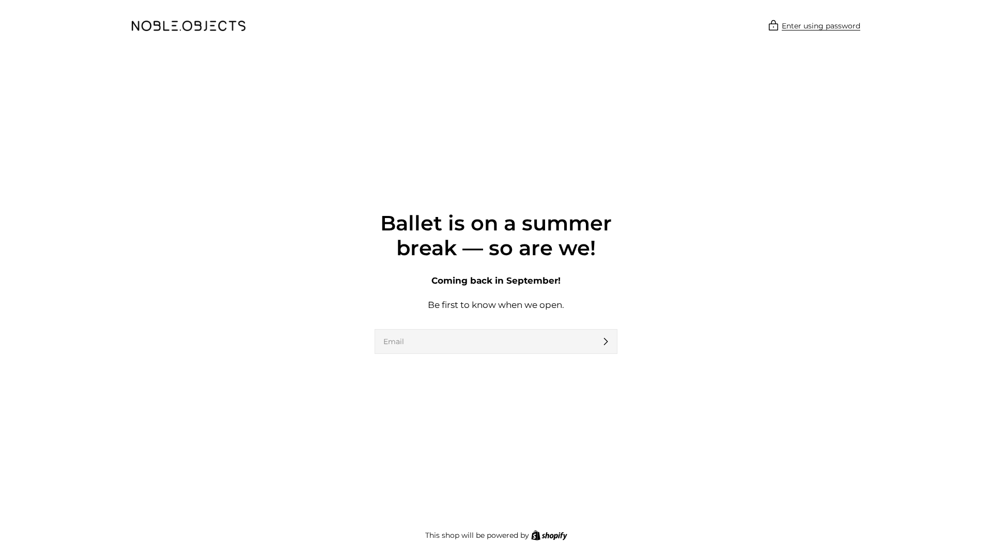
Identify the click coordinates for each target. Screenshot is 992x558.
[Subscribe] (605, 341)
